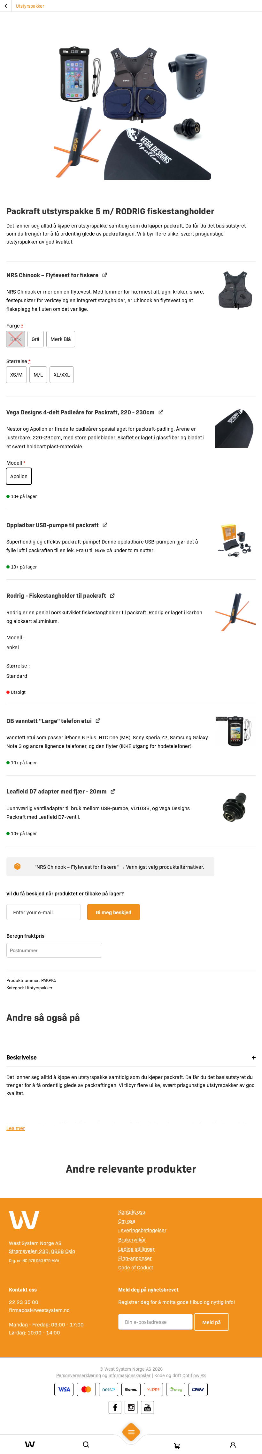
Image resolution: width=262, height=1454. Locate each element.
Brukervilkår (132, 1239)
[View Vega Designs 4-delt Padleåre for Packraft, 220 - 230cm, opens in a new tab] (161, 412)
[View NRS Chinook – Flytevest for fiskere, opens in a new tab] (105, 274)
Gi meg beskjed (113, 912)
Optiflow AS (194, 1375)
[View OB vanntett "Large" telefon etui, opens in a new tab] (98, 720)
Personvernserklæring (78, 1375)
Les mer (15, 1128)
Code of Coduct (135, 1267)
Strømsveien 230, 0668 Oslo (42, 1251)
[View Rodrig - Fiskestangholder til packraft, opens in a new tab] (112, 595)
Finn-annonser (135, 1258)
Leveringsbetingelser (142, 1230)
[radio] (15, 339)
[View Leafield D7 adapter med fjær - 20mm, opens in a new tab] (113, 791)
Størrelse (18, 361)
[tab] (131, 1057)
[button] (235, 290)
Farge (14, 325)
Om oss (126, 1220)
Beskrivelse (21, 1057)
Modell (16, 462)
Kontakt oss (131, 1211)
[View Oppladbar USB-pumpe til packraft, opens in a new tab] (105, 524)
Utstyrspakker (30, 6)
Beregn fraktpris (25, 935)
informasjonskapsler (129, 1375)
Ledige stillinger (136, 1248)
